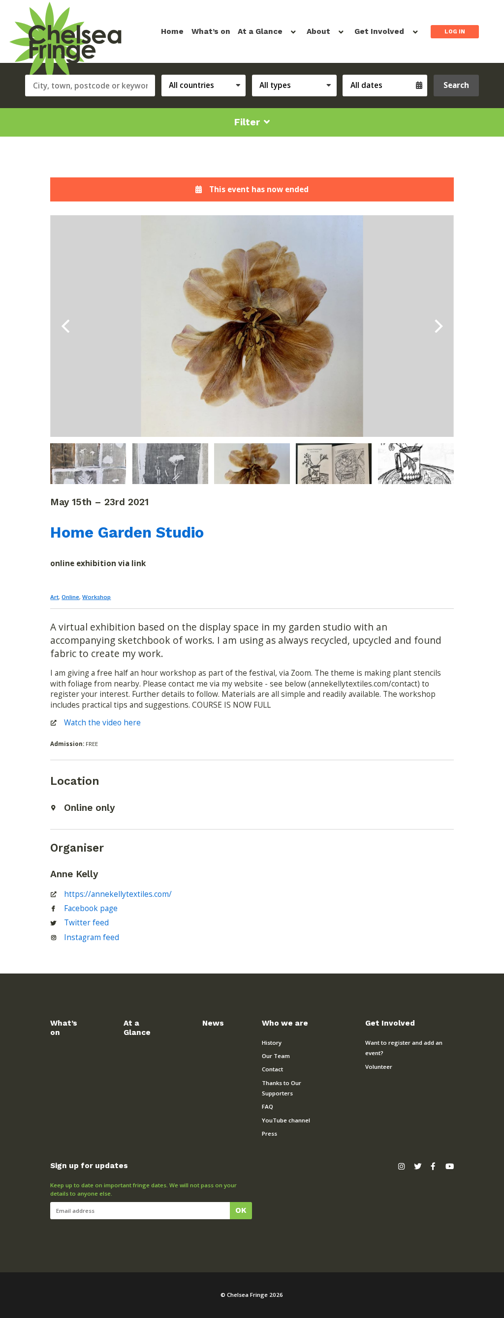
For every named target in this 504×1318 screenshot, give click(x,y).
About (318, 31)
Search (456, 85)
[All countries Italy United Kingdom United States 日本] (206, 86)
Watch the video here (102, 722)
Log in (454, 31)
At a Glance (260, 31)
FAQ (267, 1106)
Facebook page (91, 908)
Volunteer (378, 1066)
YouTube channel (286, 1120)
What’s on (210, 31)
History (272, 1042)
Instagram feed (91, 937)
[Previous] (66, 326)
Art (54, 597)
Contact (272, 1069)
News (213, 1023)
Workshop (96, 597)
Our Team (276, 1056)
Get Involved (379, 31)
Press (269, 1133)
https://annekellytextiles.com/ (118, 894)
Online (70, 597)
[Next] (437, 326)
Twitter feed (86, 922)
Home (172, 31)
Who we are (285, 1023)
